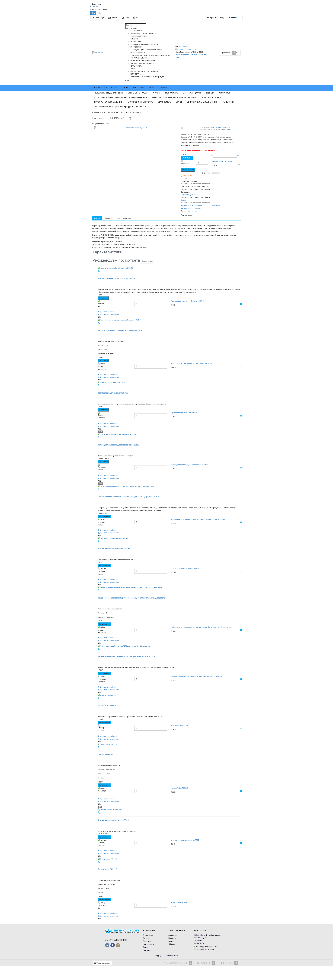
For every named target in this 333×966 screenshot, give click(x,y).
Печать (217, 206)
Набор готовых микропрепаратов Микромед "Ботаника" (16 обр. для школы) (202, 627)
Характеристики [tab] (124, 218)
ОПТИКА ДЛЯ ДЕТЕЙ (210, 97)
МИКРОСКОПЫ (225, 93)
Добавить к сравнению (192, 208)
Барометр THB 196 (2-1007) (222, 161)
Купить (186, 158)
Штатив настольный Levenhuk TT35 (185, 840)
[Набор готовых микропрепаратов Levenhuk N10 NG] (169, 320)
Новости (114, 18)
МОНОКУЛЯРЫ (171, 93)
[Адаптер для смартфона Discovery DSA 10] (169, 268)
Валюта (234, 18)
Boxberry (184, 200)
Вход (222, 18)
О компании (99, 88)
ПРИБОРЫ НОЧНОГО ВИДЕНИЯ (108, 102)
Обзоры (138, 18)
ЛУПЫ (179, 102)
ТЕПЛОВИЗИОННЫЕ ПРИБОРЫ (140, 102)
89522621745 (183, 47)
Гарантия (124, 88)
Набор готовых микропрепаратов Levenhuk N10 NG (191, 363)
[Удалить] (239, 164)
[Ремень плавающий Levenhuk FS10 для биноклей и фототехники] (169, 646)
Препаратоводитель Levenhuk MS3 (185, 413)
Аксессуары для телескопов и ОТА (198, 93)
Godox (227, 129)
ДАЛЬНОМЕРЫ (164, 102)
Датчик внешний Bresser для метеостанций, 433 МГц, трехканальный (198, 519)
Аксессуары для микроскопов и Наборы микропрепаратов (120, 97)
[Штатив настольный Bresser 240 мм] (169, 538)
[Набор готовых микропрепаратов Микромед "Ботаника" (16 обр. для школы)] (169, 587)
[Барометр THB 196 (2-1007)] (135, 127)
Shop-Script (99, 18)
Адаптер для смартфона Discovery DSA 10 (187, 301)
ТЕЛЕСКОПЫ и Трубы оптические (108, 93)
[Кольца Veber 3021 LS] (169, 744)
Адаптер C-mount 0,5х (179, 726)
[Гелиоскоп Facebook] (112, 945)
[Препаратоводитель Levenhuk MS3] (169, 382)
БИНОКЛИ (156, 93)
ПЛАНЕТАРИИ (228, 102)
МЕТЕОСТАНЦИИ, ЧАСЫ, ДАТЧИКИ (202, 102)
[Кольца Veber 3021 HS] (169, 859)
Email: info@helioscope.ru (204, 949)
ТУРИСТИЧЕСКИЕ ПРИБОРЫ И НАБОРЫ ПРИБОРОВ (174, 97)
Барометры (136, 112)
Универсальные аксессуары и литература (112, 106)
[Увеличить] (99, 271)
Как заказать (138, 88)
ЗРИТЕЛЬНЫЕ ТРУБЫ (137, 93)
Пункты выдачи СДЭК (189, 195)
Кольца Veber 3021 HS (179, 902)
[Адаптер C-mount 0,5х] (169, 695)
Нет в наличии (104, 516)
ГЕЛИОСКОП (218, 127)
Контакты (163, 88)
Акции (126, 18)
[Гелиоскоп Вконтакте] (107, 945)
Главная (95, 112)
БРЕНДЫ (140, 106)
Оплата (113, 88)
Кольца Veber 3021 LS (179, 788)
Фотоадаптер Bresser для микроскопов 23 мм (189, 465)
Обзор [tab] (97, 218)
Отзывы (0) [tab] (108, 218)
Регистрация (211, 18)
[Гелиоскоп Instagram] (118, 945)
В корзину (103, 298)
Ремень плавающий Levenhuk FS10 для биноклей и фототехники (196, 676)
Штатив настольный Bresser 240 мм (185, 569)
